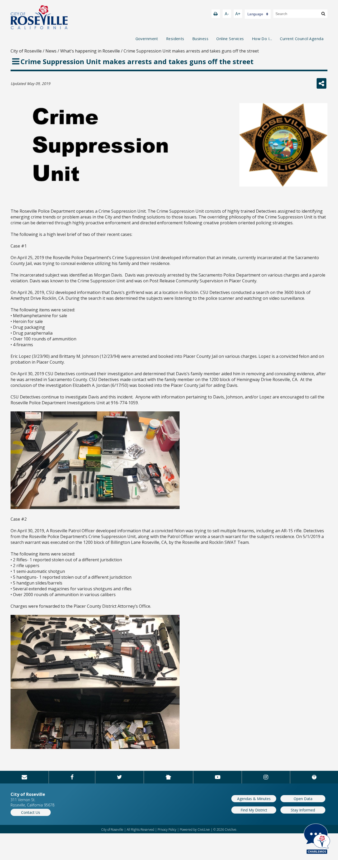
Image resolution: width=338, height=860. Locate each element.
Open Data (303, 798)
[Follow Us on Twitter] (119, 777)
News (51, 51)
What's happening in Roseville (90, 51)
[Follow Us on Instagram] (266, 777)
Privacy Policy (167, 829)
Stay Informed (303, 810)
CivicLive (204, 829)
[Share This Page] (321, 83)
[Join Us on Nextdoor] (168, 777)
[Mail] (24, 777)
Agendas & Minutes (254, 798)
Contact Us (30, 812)
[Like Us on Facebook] (72, 777)
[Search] (323, 13)
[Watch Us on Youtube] (217, 777)
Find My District (254, 810)
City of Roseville (26, 51)
